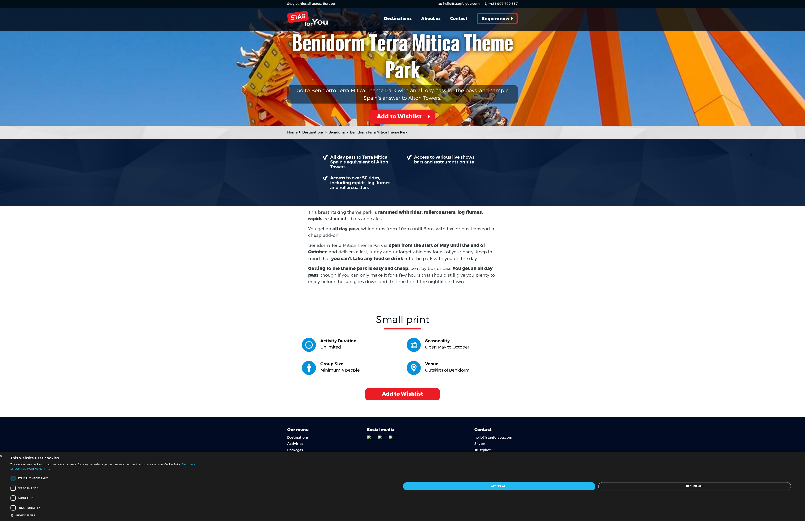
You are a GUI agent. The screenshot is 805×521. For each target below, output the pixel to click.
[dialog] (402, 486)
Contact (458, 18)
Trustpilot (482, 450)
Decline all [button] (694, 486)
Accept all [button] (499, 486)
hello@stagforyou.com (461, 4)
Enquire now (495, 18)
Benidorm (336, 132)
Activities (295, 444)
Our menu (298, 430)
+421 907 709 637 (503, 4)
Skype (479, 444)
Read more (188, 464)
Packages (295, 450)
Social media (380, 430)
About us (431, 18)
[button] (205, 469)
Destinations (398, 18)
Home (292, 132)
